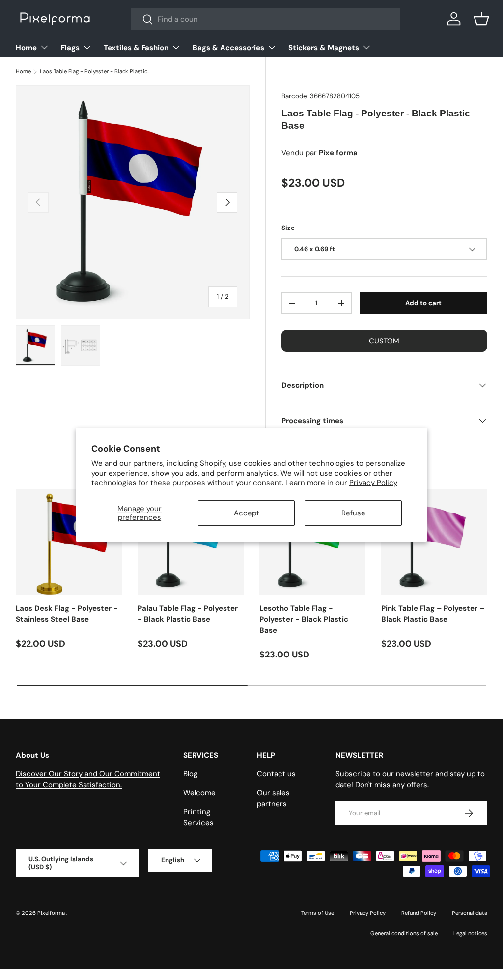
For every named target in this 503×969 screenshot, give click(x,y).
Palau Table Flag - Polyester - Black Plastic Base (188, 614)
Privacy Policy (373, 482)
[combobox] (266, 19)
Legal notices (470, 933)
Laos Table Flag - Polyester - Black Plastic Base (95, 71)
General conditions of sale (404, 933)
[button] (481, 18)
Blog (190, 774)
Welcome (199, 793)
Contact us (276, 774)
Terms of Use (317, 913)
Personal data (469, 913)
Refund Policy (418, 913)
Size (288, 228)
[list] (132, 202)
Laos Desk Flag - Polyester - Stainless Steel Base (67, 614)
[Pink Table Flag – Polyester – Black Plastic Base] (434, 542)
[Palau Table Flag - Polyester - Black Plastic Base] (191, 542)
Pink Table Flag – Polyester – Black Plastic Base (432, 614)
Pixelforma (51, 913)
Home (23, 71)
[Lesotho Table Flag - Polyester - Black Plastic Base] (312, 542)
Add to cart (423, 303)
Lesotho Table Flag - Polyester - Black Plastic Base (303, 619)
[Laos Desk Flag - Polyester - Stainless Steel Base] (69, 542)
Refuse (353, 513)
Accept (246, 513)
